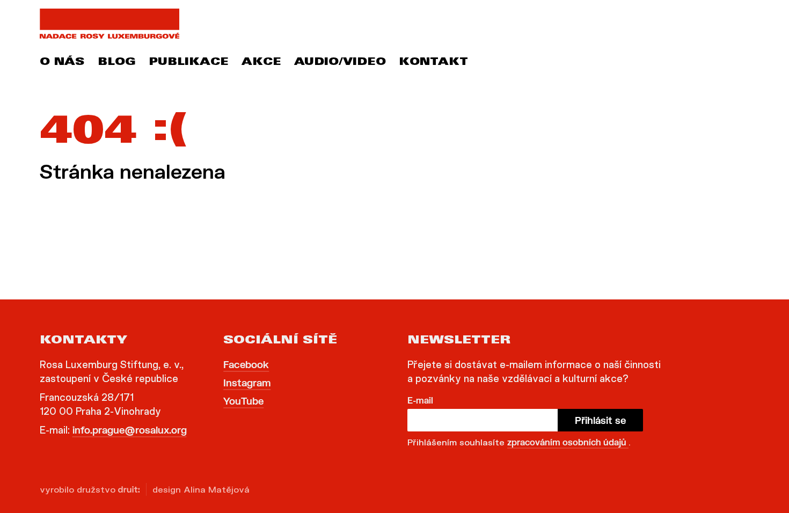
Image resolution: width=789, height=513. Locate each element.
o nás (62, 63)
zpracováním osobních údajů (568, 442)
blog (117, 63)
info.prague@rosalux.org (129, 430)
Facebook (246, 364)
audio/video (340, 63)
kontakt (433, 63)
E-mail (420, 400)
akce (261, 63)
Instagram (247, 383)
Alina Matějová (217, 489)
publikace (189, 63)
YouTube (243, 401)
